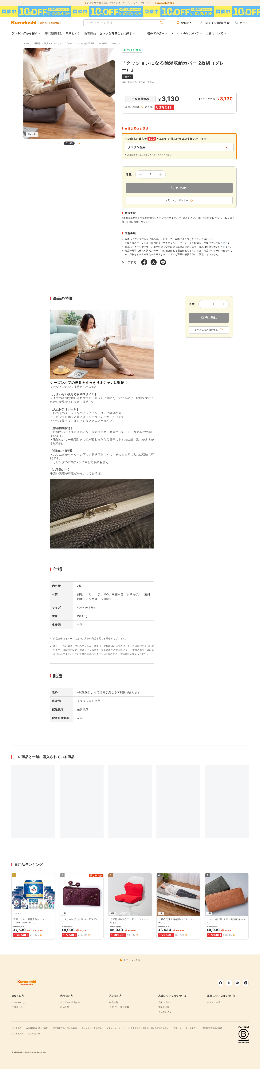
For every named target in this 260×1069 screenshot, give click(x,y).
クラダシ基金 (165, 1012)
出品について (214, 33)
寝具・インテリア (53, 43)
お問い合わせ (34, 1033)
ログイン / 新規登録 (49, 23)
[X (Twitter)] (229, 983)
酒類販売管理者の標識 (212, 1028)
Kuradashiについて (185, 33)
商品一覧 (113, 1002)
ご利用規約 (16, 1028)
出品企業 (64, 1007)
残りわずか (73, 33)
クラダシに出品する (70, 1002)
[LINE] (237, 983)
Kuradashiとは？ (165, 3)
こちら (224, 242)
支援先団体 (163, 1007)
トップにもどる (132, 959)
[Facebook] (220, 983)
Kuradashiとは (19, 1002)
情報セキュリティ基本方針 (185, 1028)
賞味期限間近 (53, 33)
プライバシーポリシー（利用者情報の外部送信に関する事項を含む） (137, 1028)
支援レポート (165, 1002)
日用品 (37, 43)
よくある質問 (17, 1033)
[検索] (161, 23)
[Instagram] (246, 983)
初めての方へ (156, 33)
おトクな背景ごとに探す (116, 33)
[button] (41, 935)
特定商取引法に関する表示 (65, 1028)
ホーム (26, 43)
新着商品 (90, 33)
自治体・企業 (214, 1002)
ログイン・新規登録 (119, 1007)
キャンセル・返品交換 (92, 1028)
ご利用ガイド (18, 1007)
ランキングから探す (24, 33)
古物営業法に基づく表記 (37, 1028)
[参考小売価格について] (141, 107)
